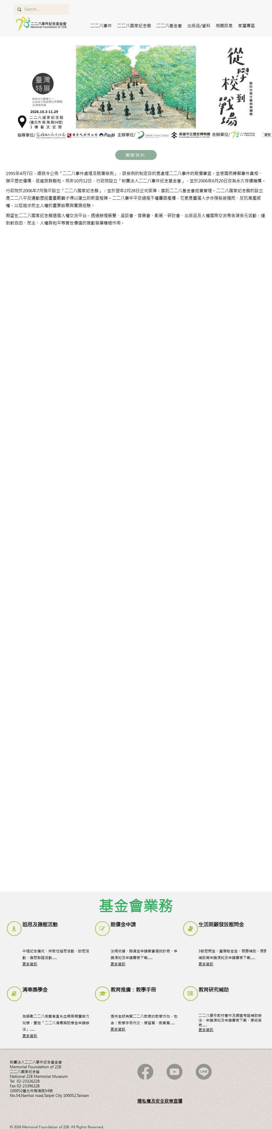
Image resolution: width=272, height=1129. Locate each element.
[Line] (204, 1072)
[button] (101, 25)
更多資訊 (29, 964)
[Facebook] (145, 1072)
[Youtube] (174, 1072)
